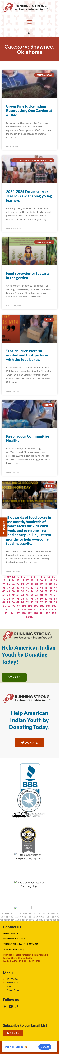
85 (8, 602)
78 (32, 598)
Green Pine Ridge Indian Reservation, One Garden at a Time (29, 110)
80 (41, 598)
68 (41, 594)
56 (41, 591)
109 (23, 609)
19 (36, 580)
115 (5, 613)
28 (22, 584)
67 (36, 594)
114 (54, 609)
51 (17, 591)
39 (17, 587)
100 (24, 605)
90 (32, 602)
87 (17, 602)
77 (27, 598)
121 (42, 613)
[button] (29, 21)
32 (41, 584)
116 (11, 613)
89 (27, 602)
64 (22, 594)
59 (55, 591)
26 (13, 584)
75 (17, 598)
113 (48, 609)
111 (36, 609)
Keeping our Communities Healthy (27, 438)
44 (41, 587)
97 (9, 605)
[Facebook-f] (5, 1006)
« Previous (9, 576)
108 (17, 609)
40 (22, 587)
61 (8, 594)
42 (32, 587)
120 (36, 613)
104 (48, 605)
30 (32, 584)
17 (27, 580)
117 (17, 613)
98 (13, 605)
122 (48, 613)
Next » (29, 616)
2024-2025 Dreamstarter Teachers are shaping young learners (29, 196)
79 (36, 598)
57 (46, 591)
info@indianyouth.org (13, 949)
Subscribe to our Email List (25, 1025)
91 (36, 602)
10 (48, 576)
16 (22, 580)
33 (46, 584)
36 (3, 587)
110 (30, 609)
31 (36, 584)
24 (3, 584)
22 (50, 580)
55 (36, 591)
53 (27, 591)
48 (3, 591)
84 (3, 602)
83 (55, 598)
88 (22, 602)
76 (22, 598)
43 (36, 587)
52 (22, 591)
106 (5, 609)
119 (30, 613)
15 (17, 580)
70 (50, 594)
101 (30, 605)
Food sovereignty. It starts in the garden (27, 275)
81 (46, 598)
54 (32, 591)
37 (8, 587)
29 (27, 584)
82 (50, 598)
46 (50, 587)
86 (13, 602)
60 (3, 594)
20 (41, 580)
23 (55, 580)
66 (32, 594)
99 (18, 605)
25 (8, 584)
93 (46, 602)
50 (13, 591)
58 (50, 591)
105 (54, 605)
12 (3, 580)
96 (4, 605)
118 (23, 613)
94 (50, 602)
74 (13, 598)
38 (13, 587)
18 (32, 580)
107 (11, 609)
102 (36, 605)
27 (17, 584)
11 (53, 576)
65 (27, 594)
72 (3, 598)
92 (41, 602)
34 (50, 584)
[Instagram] (17, 1006)
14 (13, 580)
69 (46, 594)
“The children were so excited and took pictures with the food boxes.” (27, 355)
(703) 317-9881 (10, 944)
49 (8, 591)
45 (46, 587)
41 (27, 587)
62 (13, 594)
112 (42, 609)
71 (55, 594)
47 (55, 587)
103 (42, 605)
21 (46, 580)
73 (8, 598)
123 (54, 613)
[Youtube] (11, 1006)
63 (17, 594)
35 (55, 584)
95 (55, 602)
